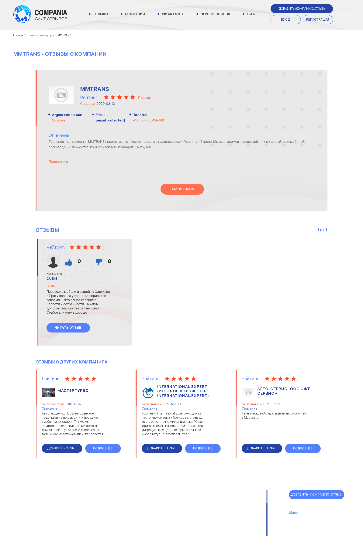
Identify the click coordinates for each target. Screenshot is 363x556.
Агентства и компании (96, 502)
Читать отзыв (68, 327)
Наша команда (233, 534)
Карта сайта (34, 535)
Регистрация (317, 19)
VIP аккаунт (33, 510)
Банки (84, 507)
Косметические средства (156, 522)
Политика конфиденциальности (187, 534)
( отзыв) (145, 97)
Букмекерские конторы (96, 517)
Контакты (88, 534)
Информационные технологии (159, 512)
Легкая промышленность (223, 507)
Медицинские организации (224, 522)
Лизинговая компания (221, 512)
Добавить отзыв (182, 189)
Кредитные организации (223, 502)
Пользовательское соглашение (128, 534)
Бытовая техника (92, 522)
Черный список (215, 14)
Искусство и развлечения (156, 517)
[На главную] (40, 13)
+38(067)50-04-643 (149, 120)
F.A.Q (251, 14)
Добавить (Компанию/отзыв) (302, 8)
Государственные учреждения (159, 502)
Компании (135, 14)
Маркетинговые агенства (224, 517)
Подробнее (103, 448)
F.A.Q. (24, 527)
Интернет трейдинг (151, 507)
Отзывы (100, 14)
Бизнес (85, 512)
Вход (285, 19)
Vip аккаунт (173, 14)
